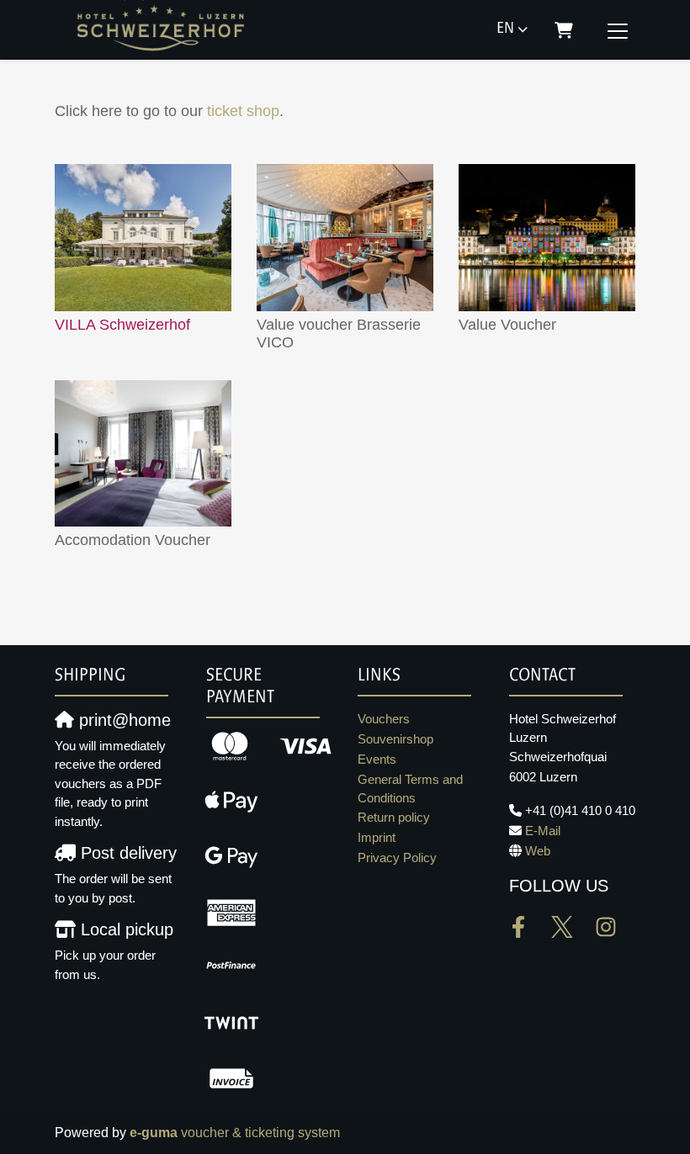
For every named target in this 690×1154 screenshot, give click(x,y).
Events (377, 759)
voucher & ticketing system (235, 1132)
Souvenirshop (395, 739)
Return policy (394, 817)
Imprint (376, 837)
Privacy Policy (397, 857)
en (505, 29)
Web (537, 851)
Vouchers (384, 719)
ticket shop (243, 111)
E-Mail (542, 830)
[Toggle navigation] (617, 30)
